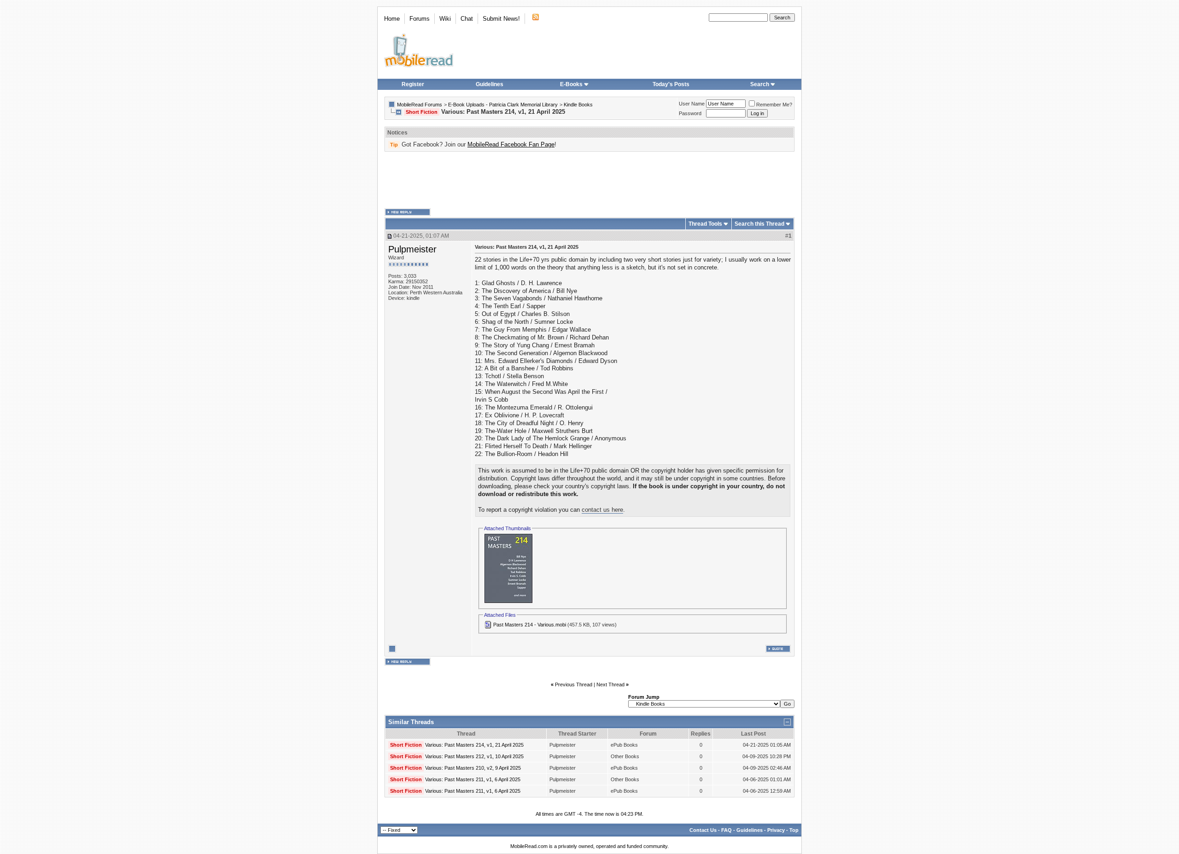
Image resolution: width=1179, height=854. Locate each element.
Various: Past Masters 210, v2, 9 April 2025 (473, 768)
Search (759, 84)
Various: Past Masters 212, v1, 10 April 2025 (474, 756)
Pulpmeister (412, 249)
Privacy (776, 830)
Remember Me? (774, 104)
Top (794, 830)
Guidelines (489, 84)
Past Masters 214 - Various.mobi (529, 624)
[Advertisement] (589, 180)
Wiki (445, 18)
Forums (419, 18)
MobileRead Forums (419, 104)
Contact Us (703, 830)
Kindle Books (578, 104)
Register (413, 84)
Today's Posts (671, 84)
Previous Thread (573, 684)
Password (690, 113)
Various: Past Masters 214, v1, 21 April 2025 (474, 745)
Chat (467, 18)
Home (392, 18)
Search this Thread (759, 224)
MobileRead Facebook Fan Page (510, 144)
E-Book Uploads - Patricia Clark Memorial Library (503, 104)
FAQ (726, 830)
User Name (692, 103)
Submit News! (501, 18)
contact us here (602, 509)
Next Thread (610, 684)
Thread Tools (705, 224)
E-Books (571, 84)
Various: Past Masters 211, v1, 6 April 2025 (472, 779)
